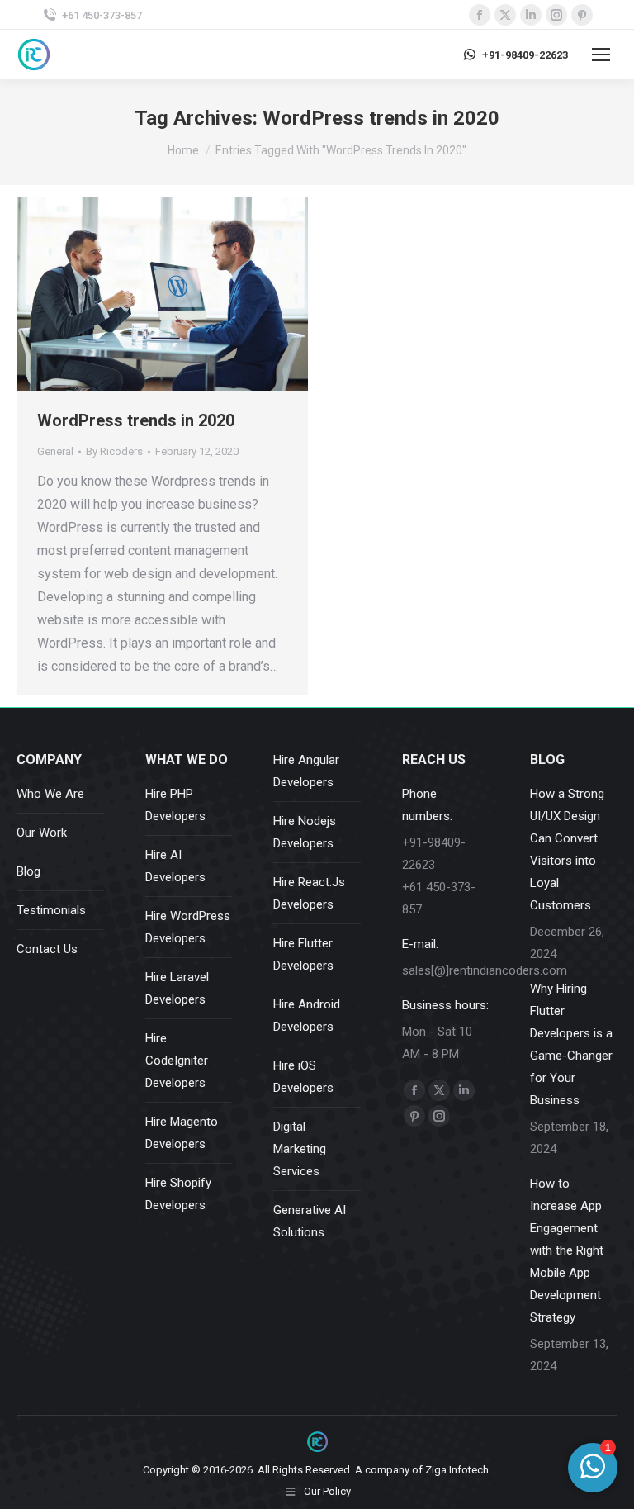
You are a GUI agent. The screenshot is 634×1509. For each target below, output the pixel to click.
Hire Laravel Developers (177, 988)
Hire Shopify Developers (178, 1193)
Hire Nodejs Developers (304, 832)
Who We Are (50, 793)
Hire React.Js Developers (309, 893)
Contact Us (47, 949)
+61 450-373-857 (102, 15)
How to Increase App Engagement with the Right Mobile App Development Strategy (566, 1250)
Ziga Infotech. (458, 1470)
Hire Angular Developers (306, 771)
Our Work (42, 832)
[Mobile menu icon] (600, 54)
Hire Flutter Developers (303, 954)
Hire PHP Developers (175, 804)
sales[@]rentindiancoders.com (484, 970)
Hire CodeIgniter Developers (176, 1060)
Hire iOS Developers (303, 1076)
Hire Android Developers (306, 1015)
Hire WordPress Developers (187, 927)
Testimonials (51, 910)
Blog (28, 871)
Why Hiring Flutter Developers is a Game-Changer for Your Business (571, 1044)
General (55, 451)
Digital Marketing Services (299, 1149)
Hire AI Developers (175, 866)
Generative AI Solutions (309, 1221)
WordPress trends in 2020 (135, 420)
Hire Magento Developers (181, 1132)
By (114, 451)
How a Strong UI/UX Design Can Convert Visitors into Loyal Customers (567, 849)
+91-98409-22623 (525, 55)
